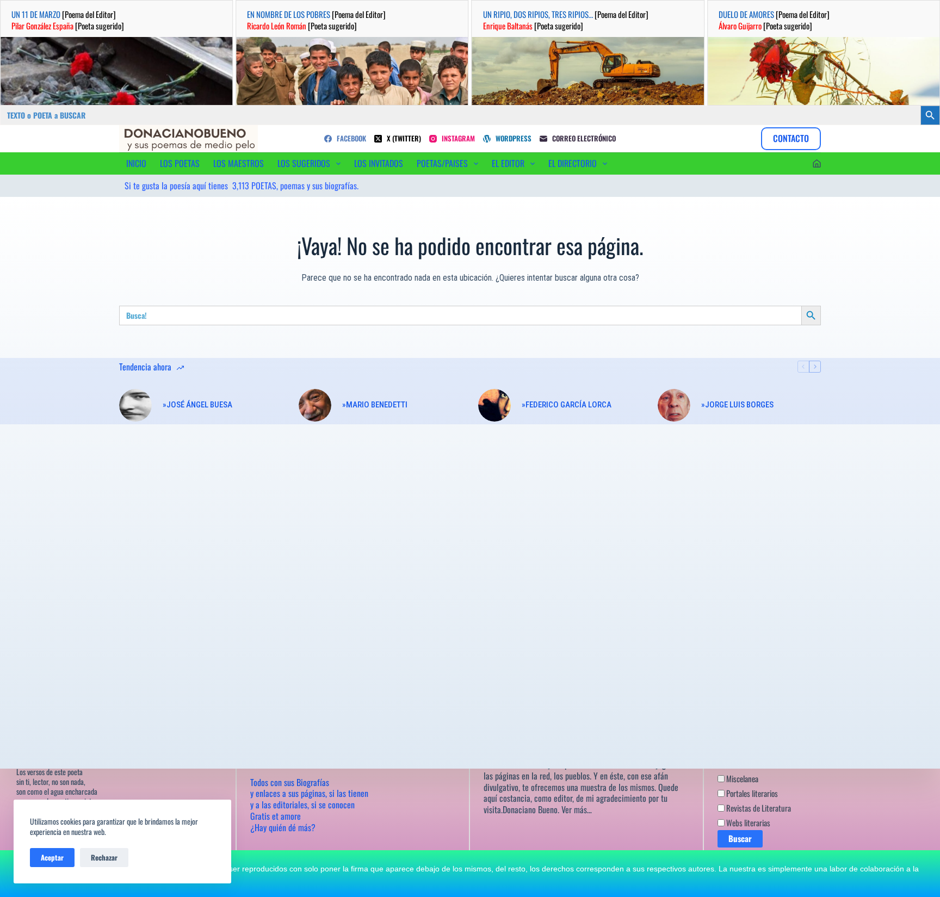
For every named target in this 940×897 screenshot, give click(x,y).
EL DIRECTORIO (572, 163)
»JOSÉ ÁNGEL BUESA (197, 405)
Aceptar (52, 857)
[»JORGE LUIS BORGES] (674, 405)
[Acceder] (817, 163)
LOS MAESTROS (238, 163)
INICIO (136, 163)
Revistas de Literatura (758, 808)
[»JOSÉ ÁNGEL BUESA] (135, 405)
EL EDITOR (508, 163)
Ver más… (576, 809)
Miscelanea (741, 778)
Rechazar (104, 857)
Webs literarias (747, 822)
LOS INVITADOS (378, 163)
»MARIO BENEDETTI (374, 405)
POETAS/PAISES (442, 163)
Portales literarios (751, 793)
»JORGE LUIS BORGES (737, 405)
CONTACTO (791, 138)
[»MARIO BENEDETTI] (315, 405)
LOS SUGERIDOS (303, 163)
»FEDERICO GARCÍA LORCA (566, 405)
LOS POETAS (180, 163)
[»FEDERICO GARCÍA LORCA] (494, 405)
